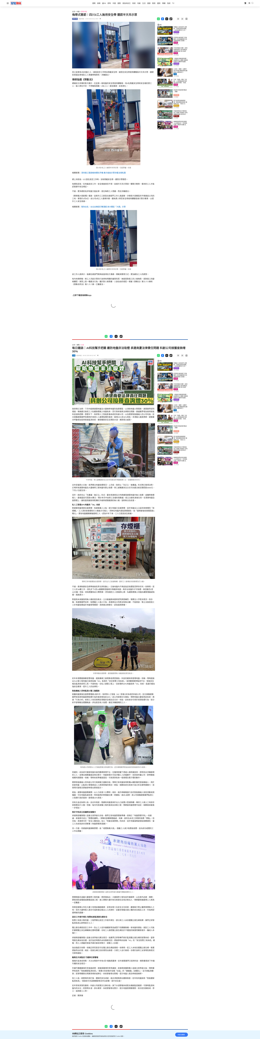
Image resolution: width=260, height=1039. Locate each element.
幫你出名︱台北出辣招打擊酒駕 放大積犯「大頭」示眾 (103, 207)
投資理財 (176, 95)
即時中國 (84, 11)
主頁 (73, 11)
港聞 (78, 345)
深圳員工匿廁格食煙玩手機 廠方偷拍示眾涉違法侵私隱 (103, 173)
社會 (175, 74)
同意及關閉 (181, 1034)
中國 (78, 11)
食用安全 (176, 105)
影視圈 (176, 42)
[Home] (16, 3)
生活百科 (176, 32)
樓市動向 (176, 116)
